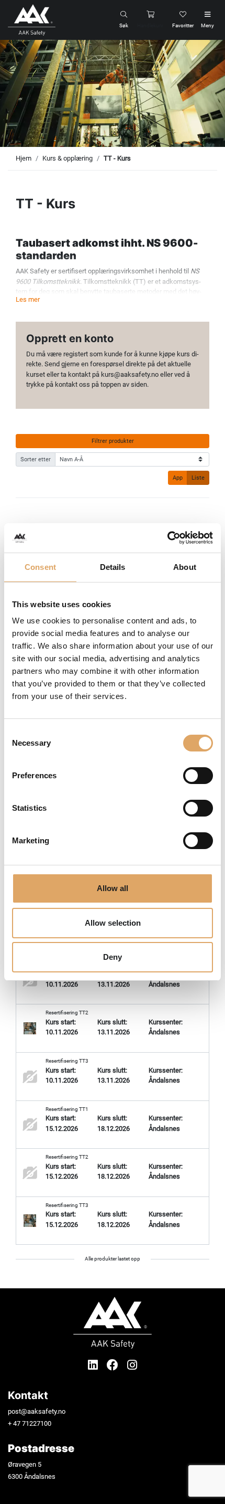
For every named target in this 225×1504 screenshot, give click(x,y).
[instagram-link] (132, 1365)
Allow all (112, 888)
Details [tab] (113, 567)
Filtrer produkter (113, 440)
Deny (112, 956)
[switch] (198, 775)
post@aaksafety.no (36, 1411)
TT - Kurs (117, 158)
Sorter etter (35, 459)
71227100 (36, 1423)
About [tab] (184, 567)
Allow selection (113, 922)
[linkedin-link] (94, 1365)
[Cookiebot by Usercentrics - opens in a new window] (167, 538)
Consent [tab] (40, 567)
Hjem (23, 158)
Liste (198, 477)
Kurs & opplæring (67, 158)
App (178, 477)
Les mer (28, 299)
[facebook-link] (114, 1365)
